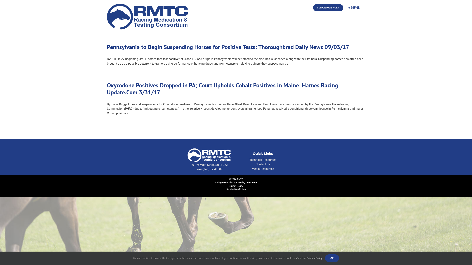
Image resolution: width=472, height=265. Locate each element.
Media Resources (263, 169)
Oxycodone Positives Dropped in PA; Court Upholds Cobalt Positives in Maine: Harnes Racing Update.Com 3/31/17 (222, 88)
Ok (332, 258)
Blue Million (240, 189)
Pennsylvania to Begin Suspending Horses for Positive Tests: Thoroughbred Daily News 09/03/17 (228, 47)
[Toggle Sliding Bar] (354, 7)
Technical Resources (262, 160)
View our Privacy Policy (309, 258)
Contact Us (263, 164)
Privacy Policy (236, 186)
